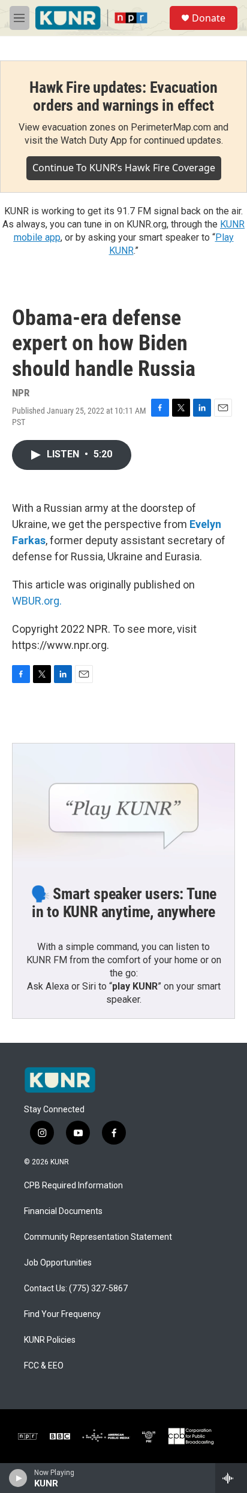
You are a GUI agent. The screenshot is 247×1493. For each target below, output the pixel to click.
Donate (208, 18)
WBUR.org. (37, 600)
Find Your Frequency (62, 1314)
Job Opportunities (58, 1262)
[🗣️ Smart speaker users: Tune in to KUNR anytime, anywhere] (123, 806)
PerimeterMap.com (171, 127)
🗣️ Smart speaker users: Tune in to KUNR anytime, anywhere (124, 903)
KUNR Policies (50, 1340)
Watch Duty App (94, 140)
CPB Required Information (73, 1185)
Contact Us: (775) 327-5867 (76, 1288)
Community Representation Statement (98, 1237)
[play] (18, 1478)
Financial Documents (63, 1211)
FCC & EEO (44, 1365)
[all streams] (231, 1478)
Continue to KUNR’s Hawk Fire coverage (123, 167)
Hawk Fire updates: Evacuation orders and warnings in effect (123, 96)
